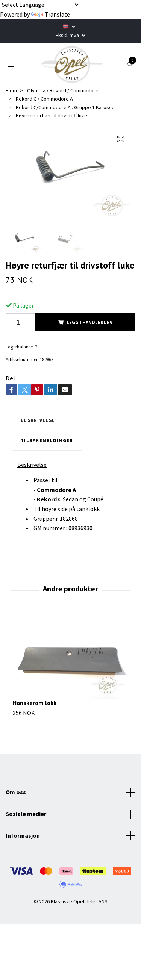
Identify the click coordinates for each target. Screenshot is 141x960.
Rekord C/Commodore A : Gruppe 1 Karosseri (67, 107)
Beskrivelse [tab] (38, 420)
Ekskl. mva (68, 35)
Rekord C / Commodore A (44, 98)
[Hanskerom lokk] (70, 656)
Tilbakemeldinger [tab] (47, 440)
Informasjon (23, 835)
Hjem (11, 90)
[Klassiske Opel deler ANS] (72, 64)
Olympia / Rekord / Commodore (63, 90)
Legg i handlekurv (89, 322)
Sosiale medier (26, 814)
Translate (57, 14)
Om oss (16, 792)
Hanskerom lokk (34, 702)
